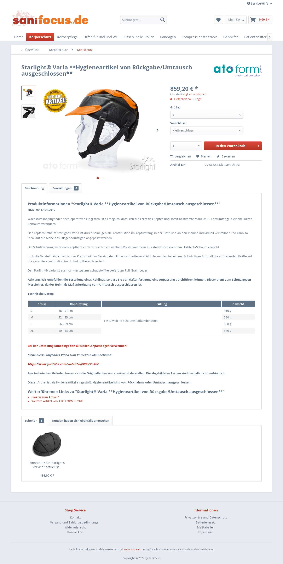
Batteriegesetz (206, 522)
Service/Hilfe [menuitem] (259, 3)
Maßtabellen (206, 527)
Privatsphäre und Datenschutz (206, 517)
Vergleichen (182, 156)
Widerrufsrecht (75, 527)
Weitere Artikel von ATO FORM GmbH (57, 401)
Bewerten (228, 156)
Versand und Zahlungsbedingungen (75, 522)
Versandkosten (132, 549)
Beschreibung (34, 188)
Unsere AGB (75, 532)
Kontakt (75, 517)
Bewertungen (64, 188)
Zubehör (33, 421)
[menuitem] (143, 20)
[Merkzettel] (218, 20)
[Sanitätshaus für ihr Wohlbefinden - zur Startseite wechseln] (50, 18)
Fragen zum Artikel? (45, 397)
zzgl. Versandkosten (194, 94)
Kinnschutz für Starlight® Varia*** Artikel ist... (47, 465)
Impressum (206, 532)
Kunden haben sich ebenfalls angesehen (80, 421)
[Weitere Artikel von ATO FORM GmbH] (238, 71)
